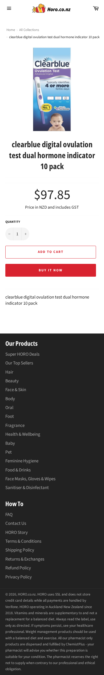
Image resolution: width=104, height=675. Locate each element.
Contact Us (15, 523)
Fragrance (15, 425)
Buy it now (51, 270)
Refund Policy (18, 568)
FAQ (9, 514)
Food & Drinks (18, 470)
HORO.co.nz (27, 594)
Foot (9, 416)
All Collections (29, 29)
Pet (8, 452)
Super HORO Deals (22, 354)
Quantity (12, 222)
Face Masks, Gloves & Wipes (30, 479)
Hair (9, 372)
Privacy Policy (18, 577)
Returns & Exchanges (24, 559)
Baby (10, 443)
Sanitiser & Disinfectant (27, 488)
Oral (9, 407)
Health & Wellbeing (22, 434)
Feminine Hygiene (21, 461)
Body (10, 399)
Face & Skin (15, 390)
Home (10, 30)
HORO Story (16, 532)
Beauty (12, 381)
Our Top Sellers (19, 363)
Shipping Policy (19, 550)
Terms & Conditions (23, 541)
